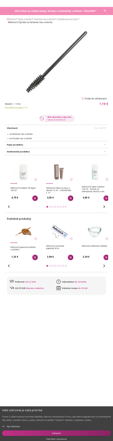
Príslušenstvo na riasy (67, 19)
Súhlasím (56, 433)
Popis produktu (15, 144)
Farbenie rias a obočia (44, 19)
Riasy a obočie (25, 19)
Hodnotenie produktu (18, 151)
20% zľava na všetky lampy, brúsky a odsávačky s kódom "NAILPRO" (55, 11)
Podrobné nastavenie (56, 439)
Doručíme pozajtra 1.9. (16, 107)
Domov (12, 19)
